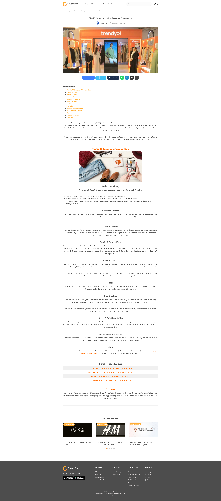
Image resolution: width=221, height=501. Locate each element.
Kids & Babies (71, 106)
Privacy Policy (99, 477)
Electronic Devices (72, 94)
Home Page (84, 4)
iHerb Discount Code (134, 485)
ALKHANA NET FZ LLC (120, 493)
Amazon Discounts (133, 483)
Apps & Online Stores (74, 11)
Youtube (149, 474)
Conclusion (70, 117)
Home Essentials (72, 101)
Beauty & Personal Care (74, 99)
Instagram (150, 472)
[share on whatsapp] (122, 78)
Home (64, 11)
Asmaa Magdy (103, 23)
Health (69, 104)
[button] (155, 4)
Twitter (149, 477)
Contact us (98, 474)
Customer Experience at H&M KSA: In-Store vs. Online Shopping (109, 443)
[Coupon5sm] (71, 4)
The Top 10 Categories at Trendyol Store (79, 90)
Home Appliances (72, 97)
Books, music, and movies (74, 110)
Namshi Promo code (134, 474)
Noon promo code (133, 472)
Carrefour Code (133, 477)
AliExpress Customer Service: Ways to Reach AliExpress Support (142, 443)
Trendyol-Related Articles (74, 115)
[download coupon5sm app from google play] (79, 478)
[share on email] (132, 78)
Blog (120, 4)
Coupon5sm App (117, 472)
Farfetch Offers (132, 480)
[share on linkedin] (127, 78)
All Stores (93, 4)
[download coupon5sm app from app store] (68, 478)
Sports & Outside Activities (75, 108)
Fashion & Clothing (72, 92)
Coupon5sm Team (100, 480)
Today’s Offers (112, 4)
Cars (68, 113)
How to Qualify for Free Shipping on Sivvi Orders (77, 443)
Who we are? (99, 472)
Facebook (150, 480)
